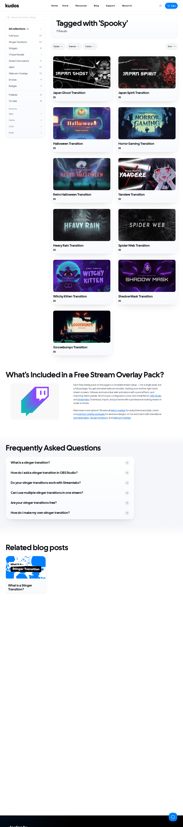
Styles (56, 46)
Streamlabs (83, 399)
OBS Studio (155, 396)
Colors (88, 46)
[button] (171, 6)
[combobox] (27, 17)
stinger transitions (99, 418)
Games (72, 46)
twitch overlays (118, 410)
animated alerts (81, 418)
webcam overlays (122, 418)
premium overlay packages (91, 414)
